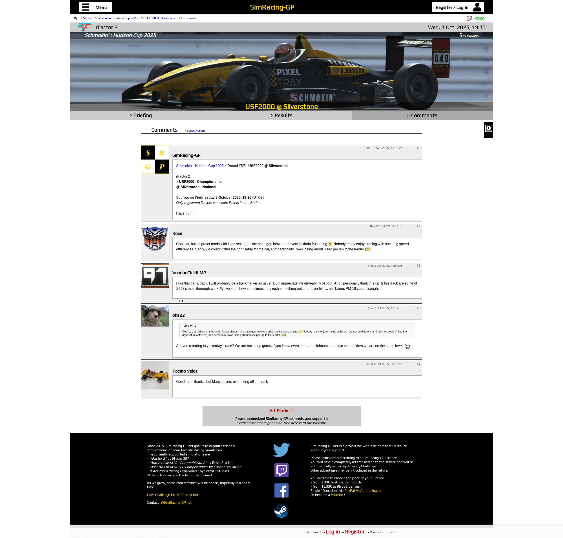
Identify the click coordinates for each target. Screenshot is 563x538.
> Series (86, 18)
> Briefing (141, 115)
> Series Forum (195, 130)
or (345, 532)
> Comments (188, 18)
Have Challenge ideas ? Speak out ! (173, 495)
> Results (281, 115)
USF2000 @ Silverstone (281, 106)
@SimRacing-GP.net (176, 502)
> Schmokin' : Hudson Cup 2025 (116, 18)
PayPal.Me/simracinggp (362, 490)
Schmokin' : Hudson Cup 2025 (200, 166)
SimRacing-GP (272, 7)
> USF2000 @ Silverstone (158, 18)
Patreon (337, 495)
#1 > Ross (190, 326)
